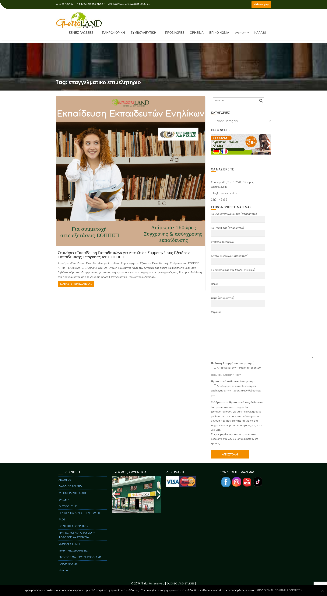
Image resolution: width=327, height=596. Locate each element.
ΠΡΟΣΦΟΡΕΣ (174, 35)
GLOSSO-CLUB (67, 506)
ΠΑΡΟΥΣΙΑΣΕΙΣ (68, 564)
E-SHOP (240, 35)
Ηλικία (214, 284)
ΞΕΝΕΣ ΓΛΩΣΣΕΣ (81, 35)
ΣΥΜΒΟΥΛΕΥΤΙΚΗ (143, 35)
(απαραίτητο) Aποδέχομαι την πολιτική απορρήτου (236, 365)
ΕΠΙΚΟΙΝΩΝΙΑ (219, 35)
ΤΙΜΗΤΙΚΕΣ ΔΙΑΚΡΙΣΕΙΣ (73, 550)
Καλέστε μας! (261, 4)
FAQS (61, 519)
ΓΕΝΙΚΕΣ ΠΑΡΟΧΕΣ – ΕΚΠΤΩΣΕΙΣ (79, 513)
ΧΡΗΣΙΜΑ (197, 35)
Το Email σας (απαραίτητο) (227, 228)
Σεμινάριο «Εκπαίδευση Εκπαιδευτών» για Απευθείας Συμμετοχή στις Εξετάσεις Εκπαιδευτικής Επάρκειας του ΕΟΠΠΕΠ (124, 255)
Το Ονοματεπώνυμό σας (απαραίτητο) (234, 214)
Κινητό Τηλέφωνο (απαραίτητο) (229, 256)
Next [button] (268, 144)
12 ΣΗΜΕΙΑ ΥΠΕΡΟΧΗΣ (72, 493)
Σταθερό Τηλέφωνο (222, 242)
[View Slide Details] (241, 144)
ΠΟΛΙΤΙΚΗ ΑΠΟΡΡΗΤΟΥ (73, 526)
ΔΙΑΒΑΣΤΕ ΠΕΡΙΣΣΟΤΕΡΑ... (76, 284)
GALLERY (63, 499)
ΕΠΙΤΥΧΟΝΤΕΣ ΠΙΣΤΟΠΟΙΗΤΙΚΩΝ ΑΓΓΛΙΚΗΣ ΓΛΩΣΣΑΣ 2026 (110, 8)
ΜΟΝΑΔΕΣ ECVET (69, 544)
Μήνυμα (216, 312)
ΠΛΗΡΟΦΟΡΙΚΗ (113, 35)
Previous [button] (214, 144)
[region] (241, 149)
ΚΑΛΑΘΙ (260, 35)
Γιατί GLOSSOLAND (70, 486)
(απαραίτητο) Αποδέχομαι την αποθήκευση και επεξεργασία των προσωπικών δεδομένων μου (236, 388)
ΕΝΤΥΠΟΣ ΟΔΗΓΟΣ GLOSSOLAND (79, 557)
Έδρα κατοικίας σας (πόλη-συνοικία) (233, 270)
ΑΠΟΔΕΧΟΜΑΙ (264, 590)
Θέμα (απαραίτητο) (222, 298)
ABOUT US (64, 480)
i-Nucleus (64, 570)
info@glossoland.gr (92, 4)
